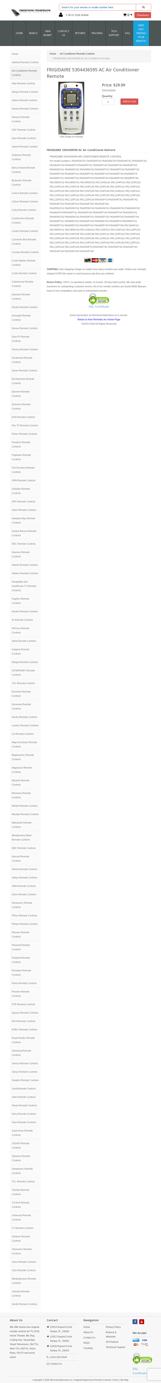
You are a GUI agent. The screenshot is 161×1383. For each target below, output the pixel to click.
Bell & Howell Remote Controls (23, 169)
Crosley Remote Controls (25, 252)
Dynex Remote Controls (24, 370)
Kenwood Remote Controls (21, 706)
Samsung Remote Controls (21, 1052)
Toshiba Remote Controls (20, 1192)
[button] (61, 15)
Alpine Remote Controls (24, 100)
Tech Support (114, 33)
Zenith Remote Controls (24, 1304)
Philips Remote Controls (25, 924)
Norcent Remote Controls (20, 858)
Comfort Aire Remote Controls (23, 220)
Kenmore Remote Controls (21, 693)
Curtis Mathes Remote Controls (24, 262)
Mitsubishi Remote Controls (22, 824)
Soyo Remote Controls (24, 1122)
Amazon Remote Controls (21, 119)
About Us (88, 1332)
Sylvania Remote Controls (21, 1158)
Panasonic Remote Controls (22, 905)
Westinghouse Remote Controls (24, 1280)
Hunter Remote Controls (25, 611)
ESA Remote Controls (23, 417)
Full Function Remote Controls (23, 469)
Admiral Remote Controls (25, 62)
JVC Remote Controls (23, 683)
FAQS (86, 1343)
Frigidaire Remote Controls (21, 457)
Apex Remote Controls (24, 138)
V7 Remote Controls (22, 1228)
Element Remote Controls (21, 393)
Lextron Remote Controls (25, 725)
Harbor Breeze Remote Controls (24, 533)
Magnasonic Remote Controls (23, 757)
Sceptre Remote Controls (25, 1080)
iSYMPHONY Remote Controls (23, 672)
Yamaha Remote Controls (21, 1293)
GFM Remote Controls (24, 480)
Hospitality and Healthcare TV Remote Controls (24, 586)
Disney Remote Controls (25, 349)
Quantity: (107, 96)
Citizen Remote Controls (25, 201)
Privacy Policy (113, 1327)
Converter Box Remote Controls (24, 241)
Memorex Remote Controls (21, 795)
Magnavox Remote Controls (22, 769)
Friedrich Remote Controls (21, 444)
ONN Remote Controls (24, 886)
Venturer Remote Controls (21, 1238)
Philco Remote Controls (24, 915)
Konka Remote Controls (24, 717)
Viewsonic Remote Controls (22, 1251)
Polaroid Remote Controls (21, 947)
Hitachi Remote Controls (25, 565)
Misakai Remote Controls (25, 814)
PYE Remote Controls (23, 1004)
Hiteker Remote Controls (25, 573)
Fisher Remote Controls (24, 434)
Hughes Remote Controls (20, 600)
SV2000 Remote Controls (20, 1145)
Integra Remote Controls (25, 662)
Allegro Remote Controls (25, 92)
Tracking (97, 33)
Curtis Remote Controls (24, 273)
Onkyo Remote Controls (24, 877)
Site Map (124, 1380)
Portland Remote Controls (21, 960)
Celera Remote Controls (25, 193)
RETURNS (80, 33)
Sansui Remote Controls (25, 1063)
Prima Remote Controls (24, 983)
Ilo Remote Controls (22, 620)
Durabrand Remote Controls (22, 360)
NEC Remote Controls (24, 848)
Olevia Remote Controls (24, 869)
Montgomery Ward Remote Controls (21, 837)
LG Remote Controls (23, 734)
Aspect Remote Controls (25, 146)
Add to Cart (129, 101)
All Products (112, 1342)
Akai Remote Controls (23, 83)
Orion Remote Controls (24, 894)
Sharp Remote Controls (24, 1105)
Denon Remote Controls (25, 328)
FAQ (127, 33)
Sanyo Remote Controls (24, 1071)
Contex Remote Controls (25, 231)
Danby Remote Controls (25, 307)
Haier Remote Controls (24, 510)
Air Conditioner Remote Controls (24, 72)
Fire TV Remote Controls (25, 425)
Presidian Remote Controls (21, 972)
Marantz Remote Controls (20, 782)
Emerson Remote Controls (21, 406)
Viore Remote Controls (24, 1262)
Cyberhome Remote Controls (22, 283)
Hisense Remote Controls (21, 554)
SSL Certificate (99, 306)
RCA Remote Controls (23, 1021)
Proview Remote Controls (20, 993)
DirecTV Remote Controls (20, 338)
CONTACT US (63, 33)
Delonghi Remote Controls (21, 317)
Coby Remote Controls (24, 210)
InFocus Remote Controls (20, 630)
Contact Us (56, 1363)
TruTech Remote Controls (20, 1204)
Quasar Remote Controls (25, 1012)
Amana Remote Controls (25, 108)
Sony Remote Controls (24, 1114)
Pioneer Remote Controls (20, 934)
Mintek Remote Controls (25, 806)
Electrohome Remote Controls (23, 381)
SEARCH (33, 33)
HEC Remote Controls (24, 543)
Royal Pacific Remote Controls (23, 1040)
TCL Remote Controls (23, 1181)
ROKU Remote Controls (24, 1029)
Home (19, 33)
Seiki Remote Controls (24, 1097)
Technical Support (115, 1347)
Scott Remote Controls (24, 1088)
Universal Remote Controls (21, 1217)
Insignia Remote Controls (20, 651)
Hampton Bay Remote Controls (23, 520)
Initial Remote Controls (24, 641)
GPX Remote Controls (23, 501)
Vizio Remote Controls (24, 1270)
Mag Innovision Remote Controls (24, 744)
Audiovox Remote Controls (21, 157)
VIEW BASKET (48, 33)
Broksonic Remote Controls (21, 182)
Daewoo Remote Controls (21, 296)
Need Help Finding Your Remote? (141, 33)
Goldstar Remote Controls (21, 491)
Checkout (143, 15)
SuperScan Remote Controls (22, 1132)
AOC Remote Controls (24, 129)
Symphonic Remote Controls (22, 1171)
